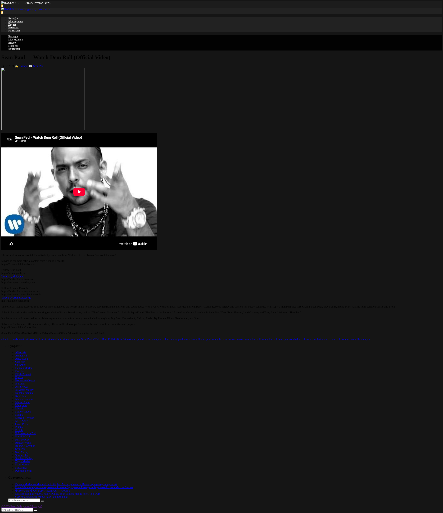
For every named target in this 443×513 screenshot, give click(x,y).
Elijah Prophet (23, 374)
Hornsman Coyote (25, 380)
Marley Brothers (24, 399)
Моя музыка (15, 21)
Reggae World (23, 442)
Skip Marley (22, 452)
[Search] (42, 501)
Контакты (14, 30)
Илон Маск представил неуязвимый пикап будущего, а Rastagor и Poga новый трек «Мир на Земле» (74, 487)
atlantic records (9, 339)
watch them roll (332, 339)
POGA (19, 427)
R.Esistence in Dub (25, 433)
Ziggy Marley (22, 461)
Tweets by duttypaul (12, 276)
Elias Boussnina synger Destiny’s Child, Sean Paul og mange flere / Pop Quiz (57, 493)
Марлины (21, 467)
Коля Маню (22, 464)
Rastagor (13, 18)
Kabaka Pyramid (24, 392)
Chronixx (20, 364)
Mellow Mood (23, 411)
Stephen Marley (24, 458)
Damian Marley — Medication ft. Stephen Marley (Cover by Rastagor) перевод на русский (66, 484)
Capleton (20, 361)
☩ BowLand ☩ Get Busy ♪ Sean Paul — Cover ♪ (42, 490)
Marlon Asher (22, 402)
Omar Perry (21, 424)
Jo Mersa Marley (24, 389)
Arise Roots (21, 358)
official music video (43, 339)
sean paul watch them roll (214, 339)
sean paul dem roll (141, 339)
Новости (13, 27)
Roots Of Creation (25, 445)
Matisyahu (21, 405)
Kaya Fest (20, 396)
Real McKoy (22, 439)
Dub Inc (19, 371)
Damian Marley (23, 368)
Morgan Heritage (24, 417)
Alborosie (20, 352)
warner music (236, 339)
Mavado (19, 408)
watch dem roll (252, 339)
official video (62, 339)
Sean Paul (38, 66)
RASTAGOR (22, 436)
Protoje (19, 430)
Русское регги (23, 470)
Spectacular (21, 455)
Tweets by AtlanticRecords (16, 297)
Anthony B (21, 355)
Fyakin (19, 377)
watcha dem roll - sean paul (356, 339)
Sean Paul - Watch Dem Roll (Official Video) (106, 339)
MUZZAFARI (23, 420)
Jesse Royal (21, 386)
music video (25, 339)
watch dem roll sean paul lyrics (306, 339)
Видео (12, 24)
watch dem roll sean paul (274, 339)
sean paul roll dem (162, 339)
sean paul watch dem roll (186, 339)
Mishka (19, 414)
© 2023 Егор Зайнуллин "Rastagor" (21, 506)
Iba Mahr (20, 383)
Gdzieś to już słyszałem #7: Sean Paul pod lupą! (41, 496)
